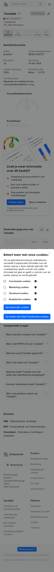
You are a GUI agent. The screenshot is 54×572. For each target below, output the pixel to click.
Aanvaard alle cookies (17, 307)
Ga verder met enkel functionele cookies (27, 316)
